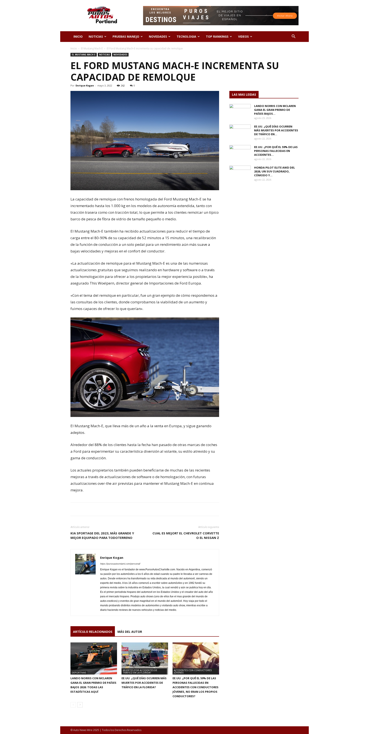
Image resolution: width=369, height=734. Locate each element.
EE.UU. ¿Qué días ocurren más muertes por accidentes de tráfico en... (276, 130)
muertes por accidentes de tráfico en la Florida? (140, 671)
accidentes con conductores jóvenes (193, 671)
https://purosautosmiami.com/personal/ (120, 563)
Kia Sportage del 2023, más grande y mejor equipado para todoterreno (102, 535)
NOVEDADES (158, 36)
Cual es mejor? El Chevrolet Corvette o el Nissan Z (185, 535)
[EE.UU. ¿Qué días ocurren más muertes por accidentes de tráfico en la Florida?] (145, 658)
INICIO (78, 36)
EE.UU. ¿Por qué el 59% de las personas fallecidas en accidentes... (276, 151)
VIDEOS (243, 36)
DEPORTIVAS (79, 672)
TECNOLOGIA (186, 36)
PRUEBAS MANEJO (126, 36)
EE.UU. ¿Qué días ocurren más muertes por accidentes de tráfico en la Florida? (144, 682)
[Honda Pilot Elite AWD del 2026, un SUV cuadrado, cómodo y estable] (240, 173)
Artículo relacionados (92, 632)
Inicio (73, 48)
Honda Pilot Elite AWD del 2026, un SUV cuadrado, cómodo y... (274, 171)
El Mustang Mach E (92, 48)
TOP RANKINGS (217, 36)
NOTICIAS (96, 36)
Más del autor (129, 632)
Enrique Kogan (85, 85)
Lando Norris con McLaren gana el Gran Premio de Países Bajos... (275, 110)
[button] (293, 37)
